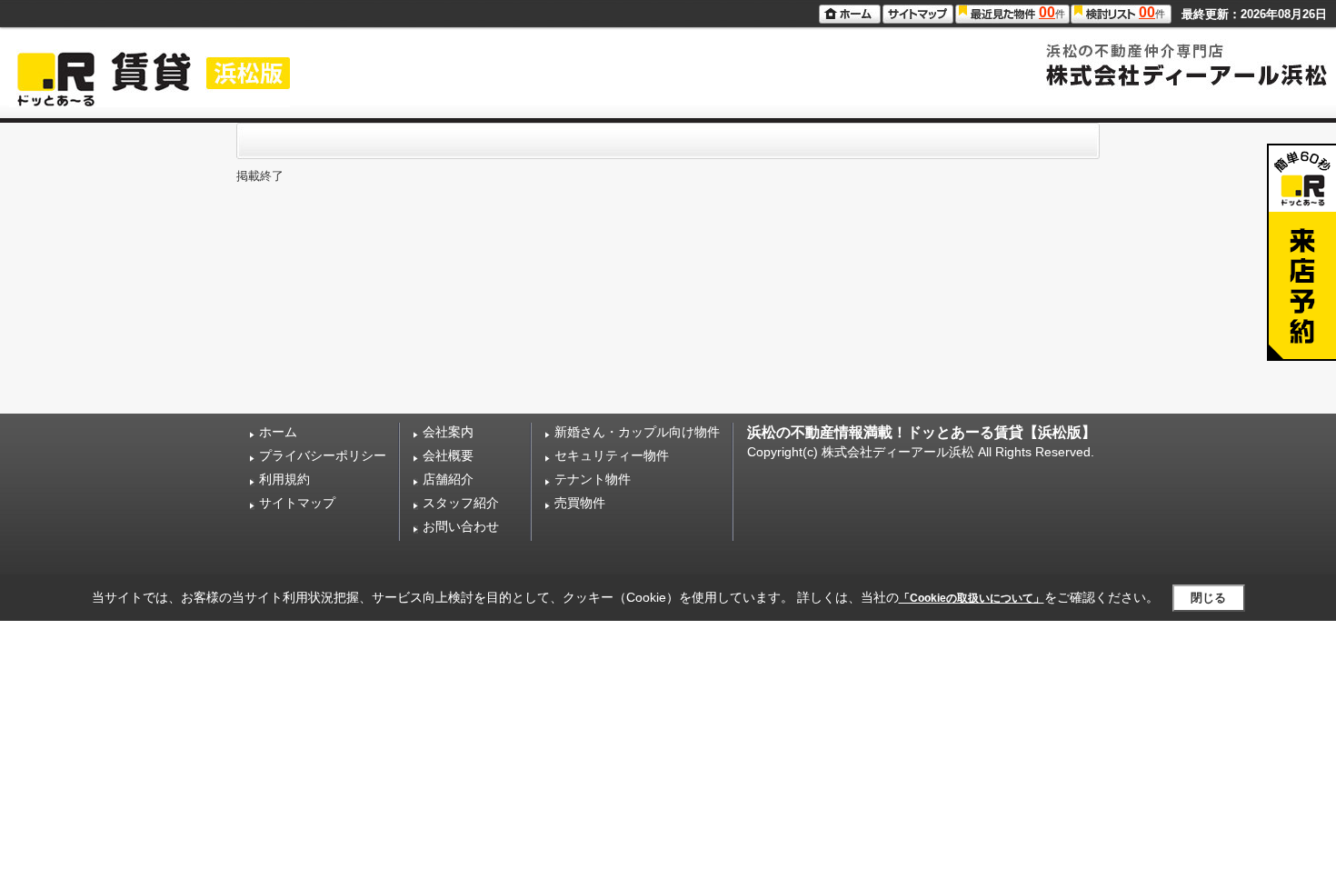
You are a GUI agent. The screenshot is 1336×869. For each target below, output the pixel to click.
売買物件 (579, 502)
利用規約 (284, 479)
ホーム (278, 432)
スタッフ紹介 (461, 502)
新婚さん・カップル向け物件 (637, 432)
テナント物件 (592, 479)
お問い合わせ (461, 526)
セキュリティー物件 (611, 455)
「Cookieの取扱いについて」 (971, 598)
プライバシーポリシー (322, 455)
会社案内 (448, 432)
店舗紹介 (448, 479)
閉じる (1208, 597)
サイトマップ (297, 502)
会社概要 (448, 455)
